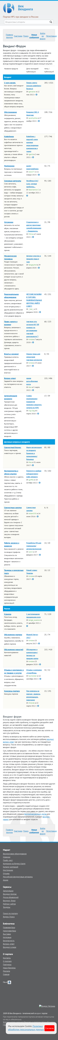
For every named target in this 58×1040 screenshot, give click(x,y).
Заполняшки (8, 890)
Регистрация (51, 36)
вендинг (37, 1013)
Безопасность (8, 940)
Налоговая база (9, 930)
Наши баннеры (9, 967)
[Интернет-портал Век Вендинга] (29, 8)
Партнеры (7, 964)
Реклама (6, 971)
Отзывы (6, 873)
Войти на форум (42, 36)
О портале (7, 961)
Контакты (7, 958)
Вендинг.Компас (10, 894)
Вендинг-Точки (9, 900)
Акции (5, 880)
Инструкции (8, 870)
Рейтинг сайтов (9, 904)
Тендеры (6, 907)
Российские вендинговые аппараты (18, 876)
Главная (6, 974)
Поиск (25, 36)
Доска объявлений (10, 897)
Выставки (7, 934)
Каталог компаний (10, 866)
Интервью (7, 937)
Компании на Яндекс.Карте (14, 863)
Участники (18, 36)
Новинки (6, 857)
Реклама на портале (32, 1022)
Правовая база (9, 927)
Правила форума (9, 36)
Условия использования (13, 1022)
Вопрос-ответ (8, 944)
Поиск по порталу (10, 913)
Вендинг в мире (9, 947)
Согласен (49, 1028)
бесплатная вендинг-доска (35, 814)
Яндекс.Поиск (9, 916)
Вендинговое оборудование (15, 853)
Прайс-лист (8, 860)
